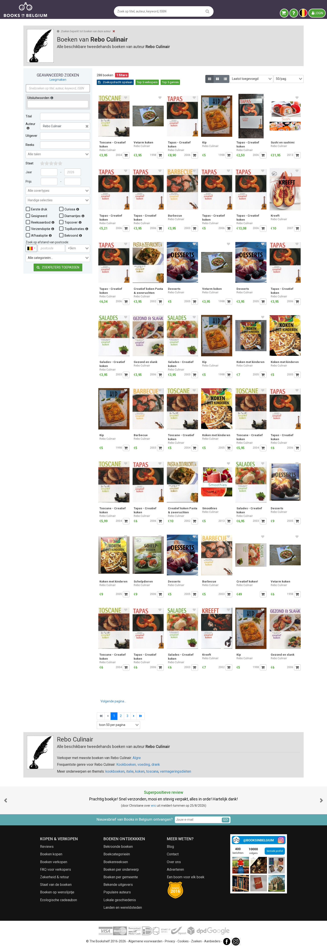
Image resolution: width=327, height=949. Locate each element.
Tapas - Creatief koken (179, 144)
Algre (137, 758)
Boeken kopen (51, 854)
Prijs (29, 181)
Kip (204, 142)
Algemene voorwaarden (145, 941)
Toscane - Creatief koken (112, 144)
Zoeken (196, 941)
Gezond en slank (145, 362)
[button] (5, 800)
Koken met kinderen (250, 362)
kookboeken (115, 771)
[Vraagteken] (293, 13)
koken (140, 771)
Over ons (174, 862)
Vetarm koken (143, 142)
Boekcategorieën (116, 854)
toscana (152, 771)
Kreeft (275, 215)
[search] (207, 11)
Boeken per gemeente (120, 877)
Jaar (29, 172)
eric (111, 805)
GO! (225, 820)
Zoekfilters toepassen (60, 267)
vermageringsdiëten (175, 771)
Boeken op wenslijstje (57, 892)
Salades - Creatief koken (112, 364)
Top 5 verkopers (147, 82)
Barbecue (175, 215)
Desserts (174, 288)
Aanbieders (212, 941)
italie (130, 771)
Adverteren (175, 869)
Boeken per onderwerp (121, 869)
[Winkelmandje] (284, 13)
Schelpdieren (143, 581)
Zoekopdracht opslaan (117, 82)
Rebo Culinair (107, 150)
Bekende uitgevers (118, 885)
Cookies (183, 941)
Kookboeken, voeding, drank (138, 764)
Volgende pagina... (113, 701)
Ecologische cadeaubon (58, 900)
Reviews (47, 846)
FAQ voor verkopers (55, 869)
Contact (173, 854)
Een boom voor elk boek (185, 877)
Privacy (170, 941)
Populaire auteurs (117, 892)
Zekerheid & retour (54, 877)
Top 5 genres (170, 82)
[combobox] (58, 154)
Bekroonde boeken (118, 846)
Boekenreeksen (115, 862)
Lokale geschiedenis (119, 900)
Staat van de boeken (56, 885)
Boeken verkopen (53, 862)
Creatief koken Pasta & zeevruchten (148, 290)
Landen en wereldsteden (122, 907)
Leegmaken (58, 79)
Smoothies (209, 508)
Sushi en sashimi (283, 142)
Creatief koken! (247, 581)
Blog (170, 846)
